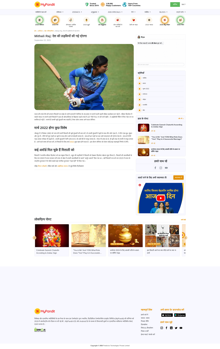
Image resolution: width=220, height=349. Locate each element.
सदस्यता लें (178, 177)
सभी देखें (183, 220)
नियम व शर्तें (144, 331)
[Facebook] (166, 328)
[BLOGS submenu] (166, 12)
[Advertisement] (109, 288)
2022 (72, 142)
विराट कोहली (42, 166)
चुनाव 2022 (146, 89)
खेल (144, 110)
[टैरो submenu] (134, 12)
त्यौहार (144, 99)
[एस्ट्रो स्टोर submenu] (185, 12)
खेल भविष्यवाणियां (49, 31)
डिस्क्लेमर (144, 324)
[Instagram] (162, 328)
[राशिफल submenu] (62, 12)
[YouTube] (181, 328)
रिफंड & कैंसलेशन (147, 328)
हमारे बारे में (144, 315)
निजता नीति (145, 321)
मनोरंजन (145, 94)
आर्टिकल (40, 31)
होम (35, 31)
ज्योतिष (144, 78)
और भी (180, 118)
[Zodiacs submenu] (81, 12)
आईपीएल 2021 (63, 166)
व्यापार (144, 83)
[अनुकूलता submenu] (98, 12)
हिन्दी (183, 4)
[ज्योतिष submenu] (150, 12)
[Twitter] (176, 328)
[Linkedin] (171, 328)
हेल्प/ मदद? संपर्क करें (148, 334)
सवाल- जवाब (145, 318)
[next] (185, 238)
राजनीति (145, 105)
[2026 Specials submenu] (121, 12)
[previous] (34, 238)
